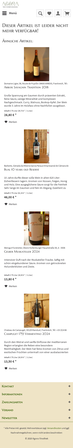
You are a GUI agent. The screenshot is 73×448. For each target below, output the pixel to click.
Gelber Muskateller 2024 (21, 251)
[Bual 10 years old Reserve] (36, 146)
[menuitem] (9, 13)
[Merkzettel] (49, 13)
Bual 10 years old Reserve (21, 169)
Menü (13, 13)
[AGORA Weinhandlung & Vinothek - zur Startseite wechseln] (36, 5)
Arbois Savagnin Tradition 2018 (26, 87)
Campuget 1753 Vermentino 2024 (27, 334)
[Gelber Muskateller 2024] (36, 228)
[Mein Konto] (58, 13)
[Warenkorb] (67, 13)
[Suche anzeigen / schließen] (40, 13)
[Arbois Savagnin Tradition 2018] (36, 64)
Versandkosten (54, 428)
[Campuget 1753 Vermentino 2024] (36, 311)
